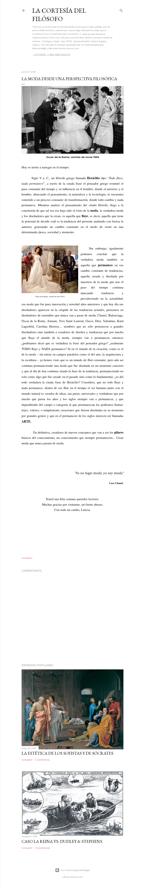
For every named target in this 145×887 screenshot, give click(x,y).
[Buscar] (121, 9)
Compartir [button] (27, 558)
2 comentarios (42, 759)
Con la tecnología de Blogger (75, 870)
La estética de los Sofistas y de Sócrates (67, 753)
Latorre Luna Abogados (51, 55)
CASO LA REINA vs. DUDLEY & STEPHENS (62, 841)
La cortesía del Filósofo (59, 14)
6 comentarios (42, 848)
